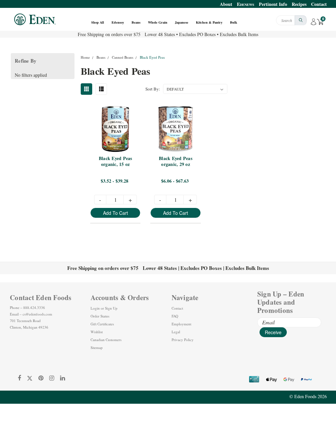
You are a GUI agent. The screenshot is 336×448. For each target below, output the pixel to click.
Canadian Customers (106, 339)
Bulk (234, 22)
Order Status (100, 316)
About (226, 4)
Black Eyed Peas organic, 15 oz (116, 161)
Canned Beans (122, 57)
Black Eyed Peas (152, 57)
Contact (319, 4)
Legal (176, 331)
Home (85, 57)
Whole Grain (158, 22)
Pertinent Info (273, 4)
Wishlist (97, 331)
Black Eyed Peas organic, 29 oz (176, 161)
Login (95, 308)
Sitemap (97, 347)
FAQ (175, 316)
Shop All (98, 22)
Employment (181, 323)
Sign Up (111, 308)
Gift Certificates (102, 323)
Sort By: (152, 89)
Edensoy (118, 22)
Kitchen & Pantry (209, 22)
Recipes (299, 4)
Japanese (182, 22)
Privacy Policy (183, 339)
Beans (136, 22)
